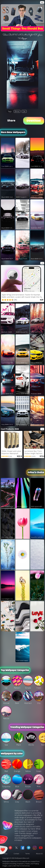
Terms (27, 853)
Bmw (17, 111)
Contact (16, 853)
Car (24, 111)
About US (39, 853)
